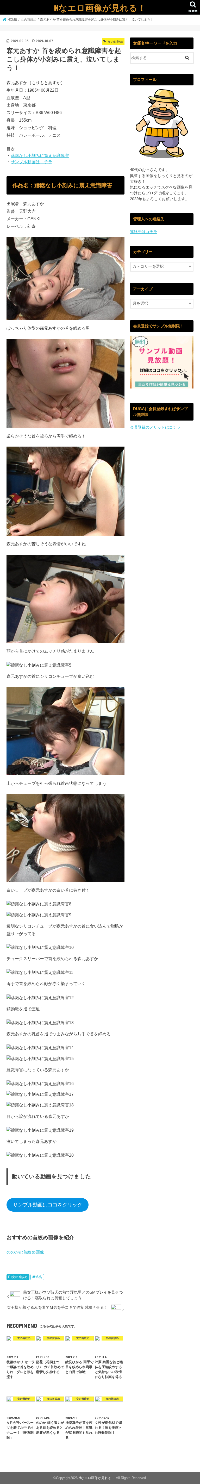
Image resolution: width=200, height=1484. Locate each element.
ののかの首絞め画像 (25, 1252)
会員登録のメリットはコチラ (155, 427)
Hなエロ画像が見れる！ (100, 8)
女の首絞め (20, 1277)
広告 (39, 1277)
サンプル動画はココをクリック (47, 1204)
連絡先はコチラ (143, 232)
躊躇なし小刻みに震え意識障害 (40, 155)
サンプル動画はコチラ (31, 161)
